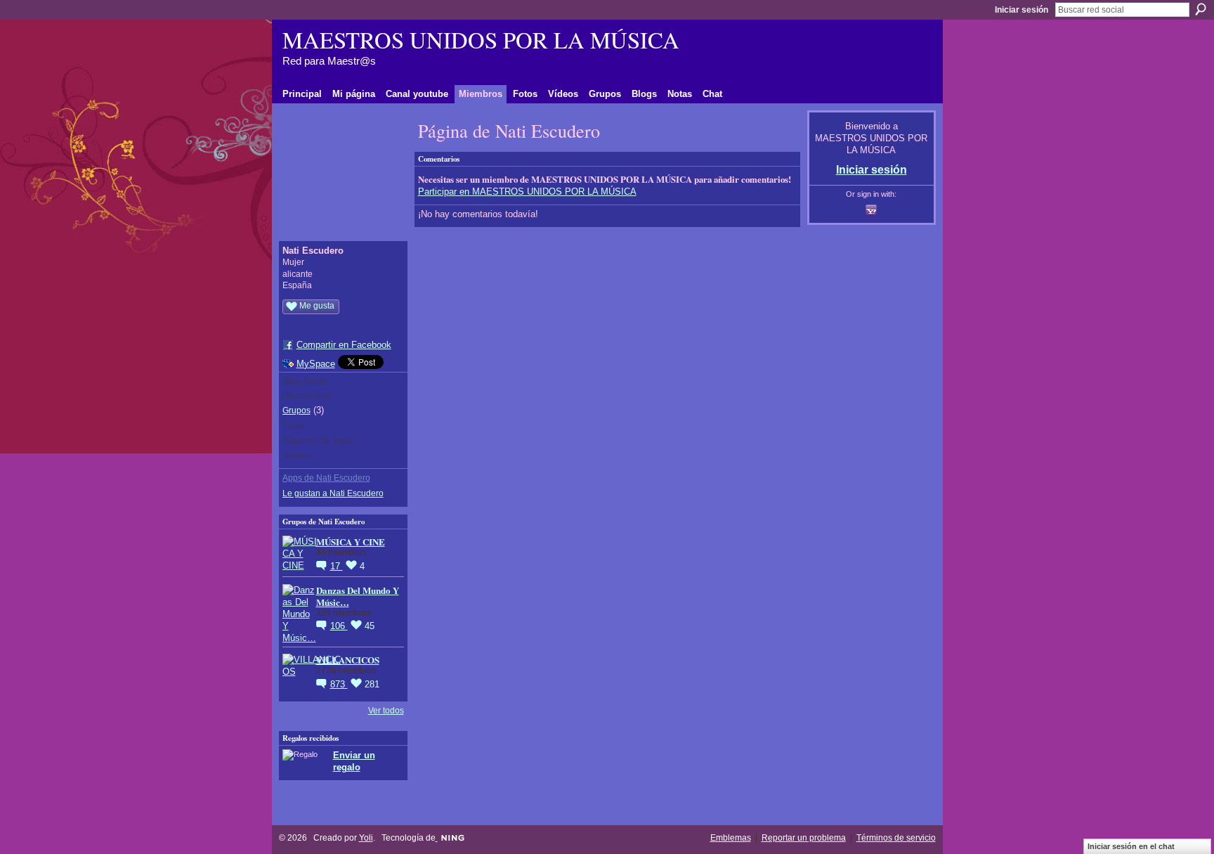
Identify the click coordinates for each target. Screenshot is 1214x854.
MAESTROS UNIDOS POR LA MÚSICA (480, 39)
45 (369, 626)
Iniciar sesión (1021, 10)
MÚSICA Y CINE (350, 541)
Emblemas (730, 838)
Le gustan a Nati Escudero (333, 493)
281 (372, 684)
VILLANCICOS (347, 659)
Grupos (296, 410)
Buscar (1200, 9)
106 (339, 626)
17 (336, 566)
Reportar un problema (804, 838)
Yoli (366, 838)
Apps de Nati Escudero (326, 478)
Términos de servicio (896, 838)
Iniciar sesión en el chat (1131, 846)
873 (339, 684)
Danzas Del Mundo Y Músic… (357, 596)
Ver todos (386, 711)
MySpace (315, 363)
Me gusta (316, 306)
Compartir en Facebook (343, 344)
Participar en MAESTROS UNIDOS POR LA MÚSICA (527, 191)
